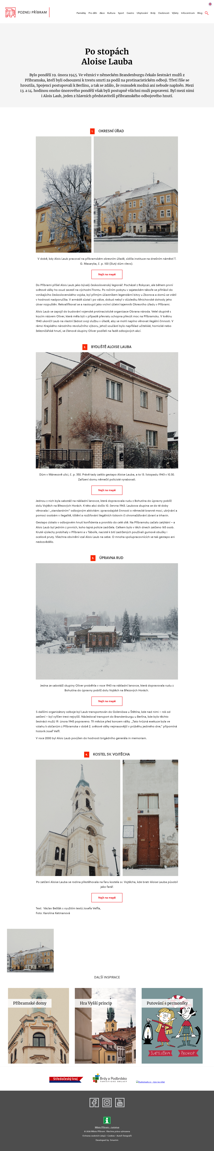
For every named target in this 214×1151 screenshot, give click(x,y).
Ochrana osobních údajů (94, 1135)
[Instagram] (107, 1106)
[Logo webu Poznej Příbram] (30, 12)
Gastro (130, 13)
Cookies (111, 1135)
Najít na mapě (107, 274)
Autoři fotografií (124, 1135)
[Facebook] (94, 1106)
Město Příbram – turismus (107, 1127)
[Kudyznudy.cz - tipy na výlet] (150, 1081)
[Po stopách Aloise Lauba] (30, 950)
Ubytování (142, 13)
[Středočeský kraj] (66, 1081)
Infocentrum (188, 13)
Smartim (114, 1140)
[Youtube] (119, 1106)
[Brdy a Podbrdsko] (110, 1081)
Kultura (111, 13)
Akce (102, 13)
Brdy (153, 13)
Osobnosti (163, 13)
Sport (121, 13)
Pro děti (93, 13)
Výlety (175, 13)
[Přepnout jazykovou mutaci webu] (210, 3)
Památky (81, 13)
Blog (199, 13)
